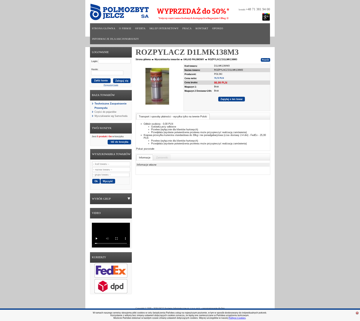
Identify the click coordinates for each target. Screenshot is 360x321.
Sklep (193, 303)
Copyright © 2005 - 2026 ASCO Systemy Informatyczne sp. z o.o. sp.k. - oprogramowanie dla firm (180, 308)
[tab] (173, 116)
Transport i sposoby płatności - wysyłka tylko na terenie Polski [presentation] (173, 116)
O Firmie (163, 303)
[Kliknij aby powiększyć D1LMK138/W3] (159, 87)
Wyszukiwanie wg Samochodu (111, 116)
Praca (187, 28)
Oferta (140, 28)
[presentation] (144, 157)
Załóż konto (101, 80)
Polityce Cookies (237, 318)
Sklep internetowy (164, 28)
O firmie (125, 28)
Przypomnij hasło (111, 85)
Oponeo (217, 28)
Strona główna (103, 28)
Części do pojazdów (105, 111)
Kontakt (202, 28)
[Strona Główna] (114, 13)
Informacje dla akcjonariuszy (115, 39)
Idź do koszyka (119, 141)
